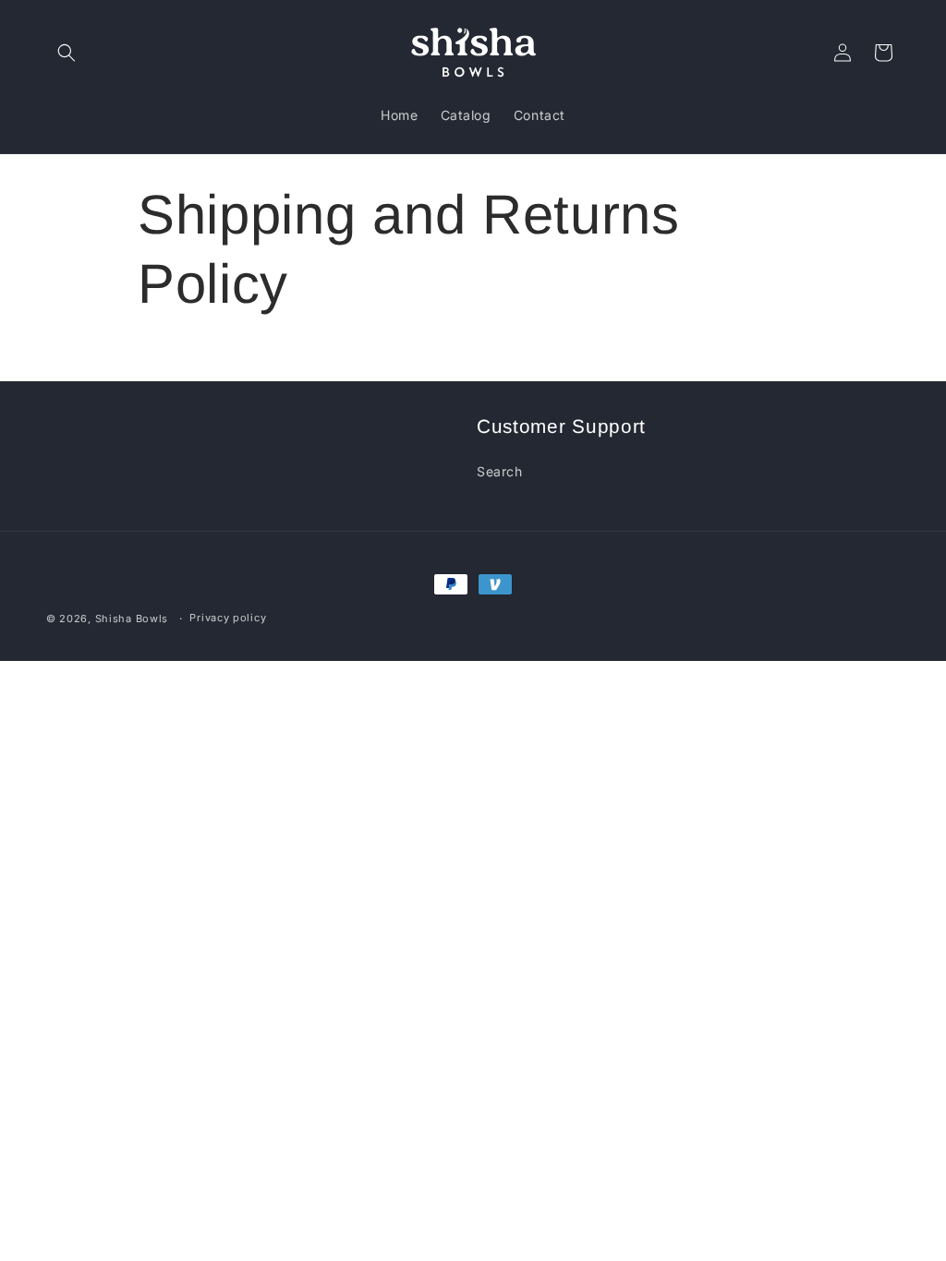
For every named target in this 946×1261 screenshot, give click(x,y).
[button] (66, 52)
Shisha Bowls (131, 618)
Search (500, 471)
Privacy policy (227, 617)
